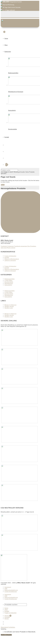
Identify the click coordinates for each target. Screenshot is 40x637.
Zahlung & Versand (10, 260)
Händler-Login (8, 308)
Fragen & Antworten (10, 256)
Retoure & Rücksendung (11, 259)
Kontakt (6, 137)
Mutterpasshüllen (9, 279)
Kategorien (7, 51)
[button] (20, 263)
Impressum (7, 587)
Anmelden (7, 617)
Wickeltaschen (8, 283)
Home (6, 38)
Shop (6, 45)
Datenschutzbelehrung (11, 590)
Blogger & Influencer (10, 305)
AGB (5, 588)
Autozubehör (8, 285)
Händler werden (9, 306)
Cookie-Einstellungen (10, 591)
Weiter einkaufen (6, 635)
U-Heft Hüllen (8, 280)
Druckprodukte (8, 282)
